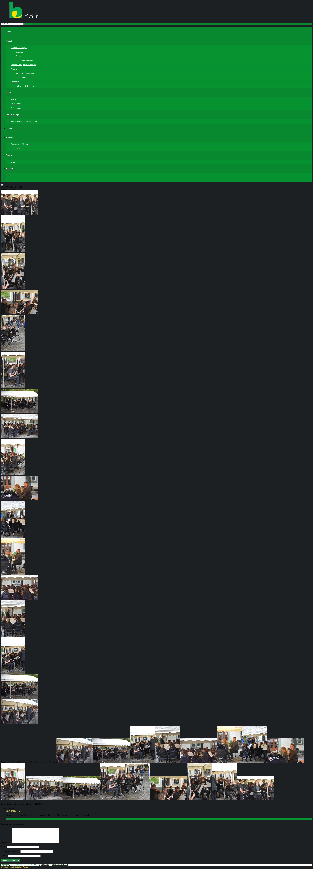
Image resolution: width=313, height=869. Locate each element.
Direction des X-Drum (24, 77)
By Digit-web (44, 865)
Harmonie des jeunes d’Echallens (23, 65)
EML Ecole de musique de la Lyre (24, 121)
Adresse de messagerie (10, 851)
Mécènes (9, 137)
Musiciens (19, 52)
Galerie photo (16, 104)
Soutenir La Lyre (12, 128)
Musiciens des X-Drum (25, 73)
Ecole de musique (13, 115)
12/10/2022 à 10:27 (13, 811)
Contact (9, 155)
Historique (15, 82)
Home (8, 32)
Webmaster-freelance (60, 865)
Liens (13, 162)
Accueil (9, 41)
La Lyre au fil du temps (25, 86)
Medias (8, 93)
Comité (18, 56)
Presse (13, 99)
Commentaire (6, 842)
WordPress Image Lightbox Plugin (14, 867)
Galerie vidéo (16, 108)
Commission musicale (24, 60)
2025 (18, 148)
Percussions (15, 69)
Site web (4, 856)
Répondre (9, 819)
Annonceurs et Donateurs (20, 144)
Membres (9, 169)
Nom (3, 847)
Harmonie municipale (19, 48)
